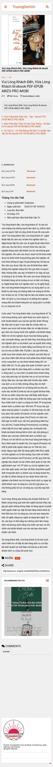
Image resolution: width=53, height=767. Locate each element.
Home (3, 77)
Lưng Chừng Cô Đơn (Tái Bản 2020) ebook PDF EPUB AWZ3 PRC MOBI (24, 604)
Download (31, 171)
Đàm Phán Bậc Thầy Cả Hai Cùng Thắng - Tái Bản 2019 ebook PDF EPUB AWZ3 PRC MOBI (26, 125)
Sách (10, 77)
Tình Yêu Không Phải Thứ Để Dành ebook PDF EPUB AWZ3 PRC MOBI (23, 628)
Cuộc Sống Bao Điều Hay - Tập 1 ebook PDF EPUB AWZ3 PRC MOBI (24, 118)
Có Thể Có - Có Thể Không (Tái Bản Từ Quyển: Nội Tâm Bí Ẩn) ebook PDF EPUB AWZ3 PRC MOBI (26, 132)
